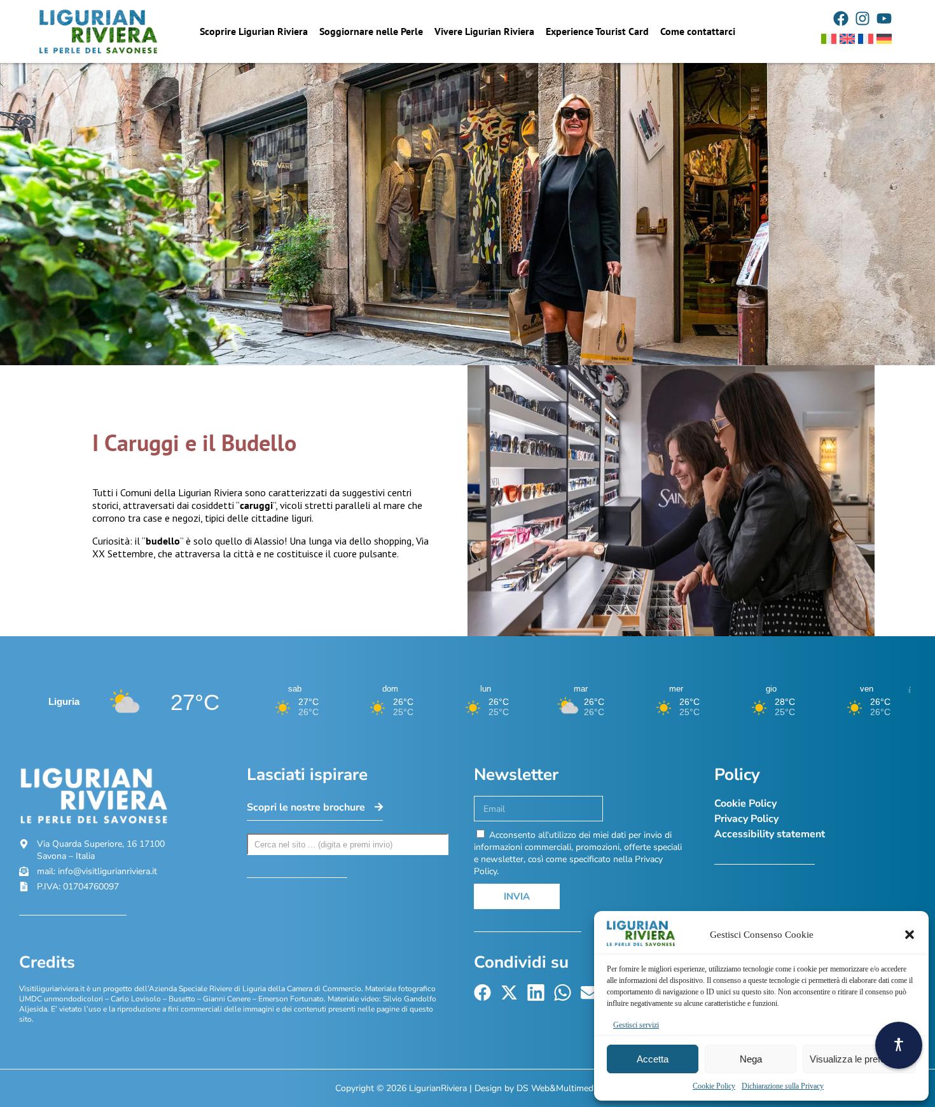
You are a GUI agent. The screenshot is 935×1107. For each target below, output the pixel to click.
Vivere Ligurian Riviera (484, 31)
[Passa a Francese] (865, 38)
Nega (751, 1059)
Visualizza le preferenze (859, 1059)
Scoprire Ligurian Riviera (254, 31)
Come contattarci (697, 31)
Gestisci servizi (636, 1024)
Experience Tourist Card (597, 31)
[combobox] (348, 844)
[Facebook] (840, 18)
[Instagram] (862, 18)
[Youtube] (884, 18)
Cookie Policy (714, 1086)
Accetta (652, 1059)
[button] (909, 934)
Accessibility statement (769, 834)
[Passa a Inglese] (847, 38)
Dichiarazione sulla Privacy (783, 1086)
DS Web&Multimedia (558, 1088)
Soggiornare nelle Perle (371, 31)
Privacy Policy (746, 819)
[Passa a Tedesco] (884, 38)
